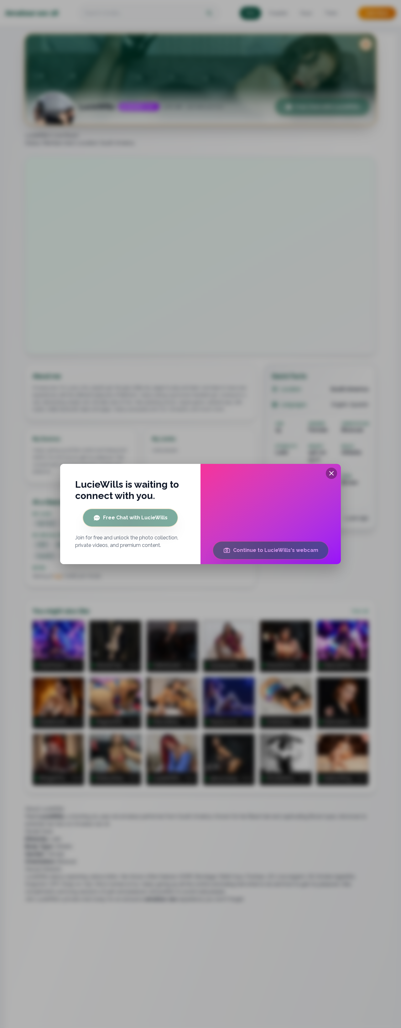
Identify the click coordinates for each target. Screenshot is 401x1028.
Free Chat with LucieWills (135, 518)
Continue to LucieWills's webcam (275, 550)
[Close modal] (331, 473)
